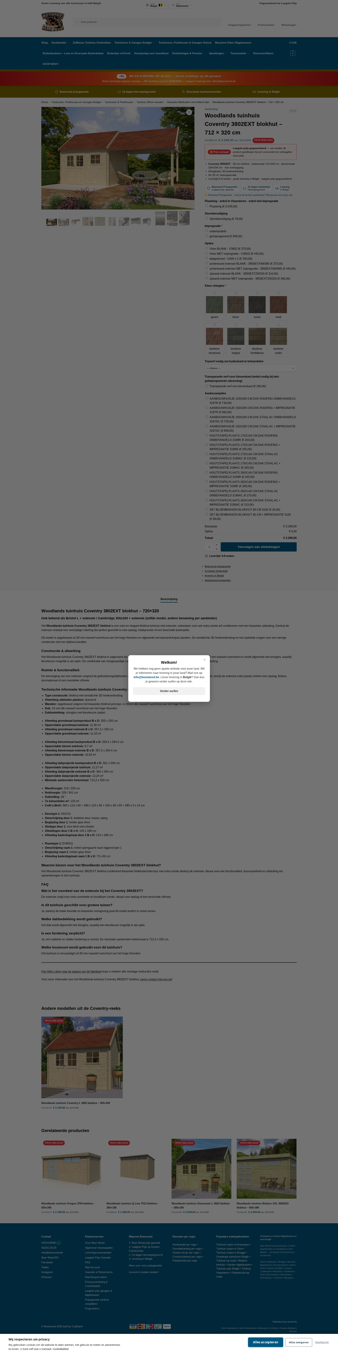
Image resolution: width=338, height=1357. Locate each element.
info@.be (146, 677)
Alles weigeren (299, 1342)
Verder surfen (169, 691)
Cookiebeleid (60, 1349)
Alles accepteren (265, 1342)
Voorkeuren (322, 1342)
